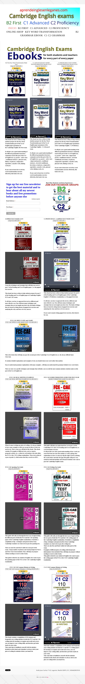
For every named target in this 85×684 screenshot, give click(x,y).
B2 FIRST (23, 28)
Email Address (10, 201)
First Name (9, 207)
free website (42, 677)
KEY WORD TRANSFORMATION (43, 31)
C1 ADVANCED (38, 28)
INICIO (12, 28)
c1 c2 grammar (54, 35)
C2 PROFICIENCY (59, 28)
